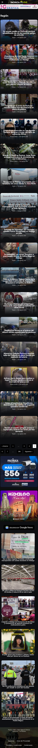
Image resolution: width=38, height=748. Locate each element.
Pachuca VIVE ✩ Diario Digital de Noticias (19, 729)
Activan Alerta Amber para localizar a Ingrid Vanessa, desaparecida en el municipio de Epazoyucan (19, 380)
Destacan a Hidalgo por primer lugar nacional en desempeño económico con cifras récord (19, 306)
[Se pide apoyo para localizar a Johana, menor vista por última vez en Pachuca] (18, 641)
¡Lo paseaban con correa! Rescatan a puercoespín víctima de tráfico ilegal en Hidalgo (19, 256)
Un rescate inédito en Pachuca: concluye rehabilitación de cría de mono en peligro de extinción (19, 33)
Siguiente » (28, 451)
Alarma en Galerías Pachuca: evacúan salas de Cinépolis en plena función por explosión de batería (19, 355)
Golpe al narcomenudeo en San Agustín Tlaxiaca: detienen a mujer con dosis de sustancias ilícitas (19, 132)
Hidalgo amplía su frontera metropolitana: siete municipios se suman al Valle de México (19, 207)
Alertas (15, 384)
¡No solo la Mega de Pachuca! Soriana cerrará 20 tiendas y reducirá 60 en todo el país (18, 591)
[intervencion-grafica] (19, 6)
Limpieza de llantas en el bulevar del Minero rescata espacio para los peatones (19, 331)
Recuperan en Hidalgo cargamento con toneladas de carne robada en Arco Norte (19, 182)
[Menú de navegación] (2, 2)
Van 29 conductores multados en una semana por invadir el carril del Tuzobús (18, 687)
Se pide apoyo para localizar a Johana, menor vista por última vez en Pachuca (18, 655)
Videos (16, 136)
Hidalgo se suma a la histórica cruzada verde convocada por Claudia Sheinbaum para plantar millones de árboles (19, 83)
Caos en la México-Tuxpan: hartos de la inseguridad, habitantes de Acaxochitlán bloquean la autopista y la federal (19, 281)
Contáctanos (28, 745)
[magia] (19, 506)
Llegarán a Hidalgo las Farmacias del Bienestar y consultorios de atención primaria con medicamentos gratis (18, 623)
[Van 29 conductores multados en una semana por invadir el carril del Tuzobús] (18, 672)
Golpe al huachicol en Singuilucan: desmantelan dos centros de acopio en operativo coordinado (19, 405)
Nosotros (11, 741)
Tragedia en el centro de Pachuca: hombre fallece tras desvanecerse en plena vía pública (19, 107)
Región (14, 37)
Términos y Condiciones (14, 745)
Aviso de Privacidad (23, 741)
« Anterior (5, 446)
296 (19, 451)
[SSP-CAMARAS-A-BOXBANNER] (19, 471)
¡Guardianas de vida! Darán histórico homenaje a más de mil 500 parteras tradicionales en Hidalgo (19, 58)
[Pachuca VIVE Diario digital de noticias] (19, 1)
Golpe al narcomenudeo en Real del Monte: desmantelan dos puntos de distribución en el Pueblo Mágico (18, 719)
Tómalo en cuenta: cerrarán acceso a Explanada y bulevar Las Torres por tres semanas (19, 429)
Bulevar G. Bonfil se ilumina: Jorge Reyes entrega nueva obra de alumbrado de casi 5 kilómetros (19, 157)
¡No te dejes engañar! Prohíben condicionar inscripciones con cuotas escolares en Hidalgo (18, 559)
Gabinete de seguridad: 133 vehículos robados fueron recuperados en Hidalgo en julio (19, 231)
